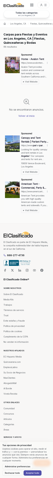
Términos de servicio (14, 310)
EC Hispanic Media (13, 356)
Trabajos (8, 305)
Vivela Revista (10, 393)
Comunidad (9, 408)
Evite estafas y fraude (14, 320)
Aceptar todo (32, 473)
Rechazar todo (12, 473)
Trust (6, 315)
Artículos (8, 419)
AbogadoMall (10, 383)
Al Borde (8, 388)
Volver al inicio (26, 115)
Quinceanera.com (12, 362)
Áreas (6, 429)
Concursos (9, 413)
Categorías (9, 424)
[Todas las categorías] (32, 5)
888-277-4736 (15, 255)
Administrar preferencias (17, 466)
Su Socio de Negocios (14, 372)
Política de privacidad (14, 326)
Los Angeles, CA (18, 23)
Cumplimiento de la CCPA (16, 336)
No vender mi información (16, 342)
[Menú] (43, 5)
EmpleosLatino (11, 367)
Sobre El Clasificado (13, 294)
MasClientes (9, 378)
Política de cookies (13, 331)
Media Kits (9, 299)
